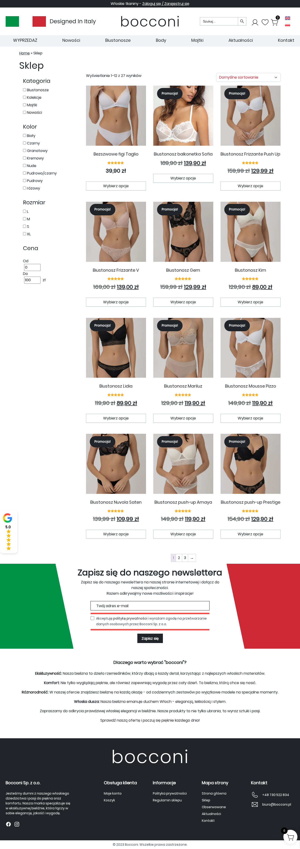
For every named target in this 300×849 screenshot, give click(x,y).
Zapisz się (150, 638)
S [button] (27, 226)
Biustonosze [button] (37, 90)
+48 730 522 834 (275, 794)
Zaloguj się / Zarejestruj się (165, 3)
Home (24, 53)
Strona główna (214, 793)
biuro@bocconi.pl (276, 804)
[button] (8, 531)
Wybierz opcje (116, 186)
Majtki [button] (31, 105)
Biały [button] (30, 135)
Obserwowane (214, 807)
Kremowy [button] (35, 158)
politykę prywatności (130, 618)
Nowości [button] (34, 112)
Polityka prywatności (170, 793)
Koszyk (109, 800)
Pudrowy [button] (34, 180)
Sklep (206, 800)
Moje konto (113, 793)
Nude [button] (31, 165)
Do (25, 273)
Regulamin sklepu (167, 800)
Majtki (197, 40)
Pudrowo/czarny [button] (41, 173)
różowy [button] (33, 188)
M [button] (28, 219)
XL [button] (28, 234)
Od (25, 261)
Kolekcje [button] (33, 97)
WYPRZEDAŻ (25, 40)
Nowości (71, 40)
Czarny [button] (33, 143)
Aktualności (241, 40)
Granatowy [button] (37, 150)
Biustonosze (118, 40)
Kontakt (286, 40)
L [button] (27, 211)
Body (161, 40)
